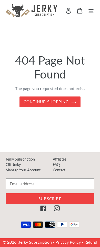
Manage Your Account (23, 170)
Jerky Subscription (20, 159)
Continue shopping (46, 101)
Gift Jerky (13, 164)
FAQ (56, 164)
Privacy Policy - (69, 242)
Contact (59, 170)
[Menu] (91, 10)
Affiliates (59, 159)
